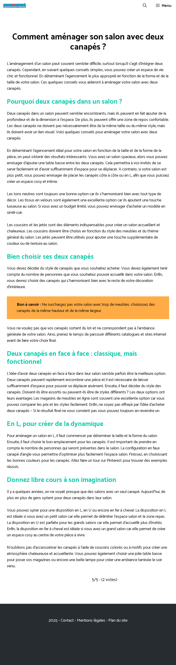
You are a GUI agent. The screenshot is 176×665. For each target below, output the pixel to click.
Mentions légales (91, 620)
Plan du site (117, 620)
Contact (68, 620)
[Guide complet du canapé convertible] (14, 5)
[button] (144, 5)
